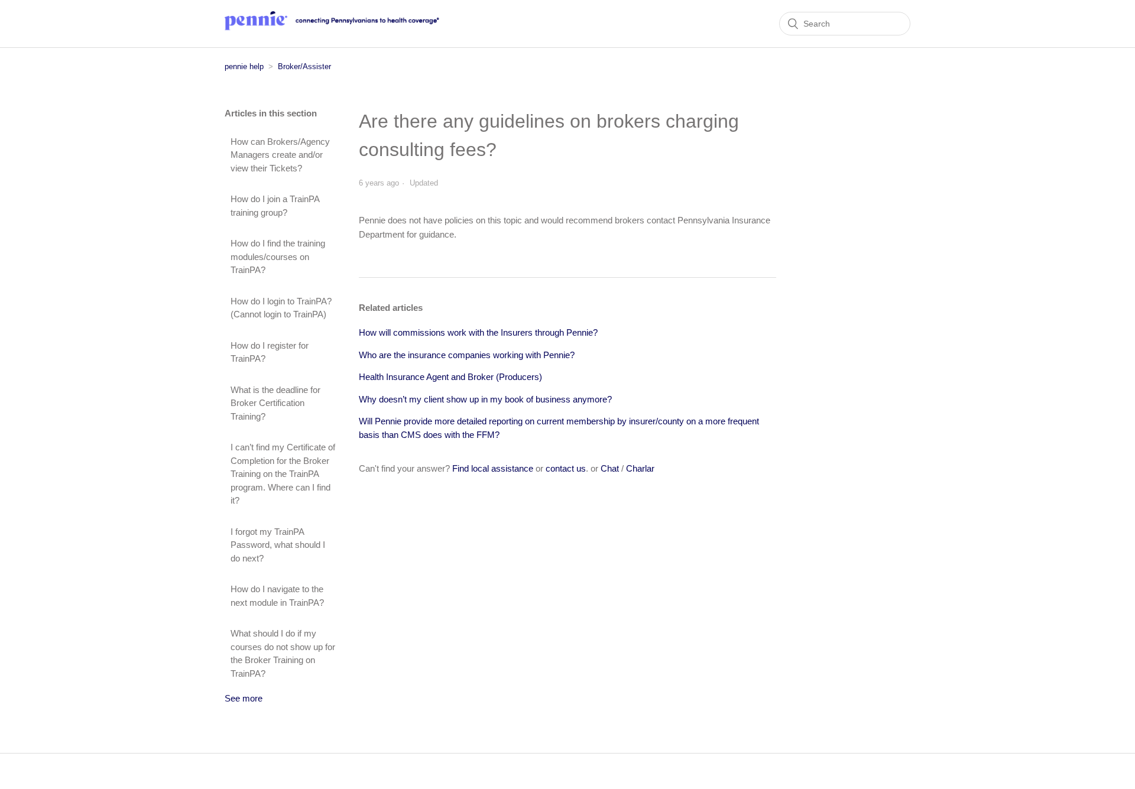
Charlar (640, 468)
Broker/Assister (304, 66)
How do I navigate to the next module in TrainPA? (277, 596)
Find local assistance (492, 468)
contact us (566, 468)
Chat (610, 468)
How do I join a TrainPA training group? (275, 205)
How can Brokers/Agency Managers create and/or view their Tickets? (280, 155)
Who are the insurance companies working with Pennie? (467, 355)
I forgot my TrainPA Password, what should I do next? (278, 545)
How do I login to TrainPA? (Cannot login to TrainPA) (281, 308)
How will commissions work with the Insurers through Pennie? (478, 332)
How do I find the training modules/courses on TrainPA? (278, 256)
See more (243, 698)
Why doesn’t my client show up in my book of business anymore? (485, 399)
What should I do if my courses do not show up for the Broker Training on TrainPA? (283, 653)
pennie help (244, 66)
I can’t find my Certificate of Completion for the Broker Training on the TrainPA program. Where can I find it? (283, 473)
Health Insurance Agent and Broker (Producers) (450, 377)
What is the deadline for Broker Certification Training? (275, 403)
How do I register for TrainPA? (270, 352)
